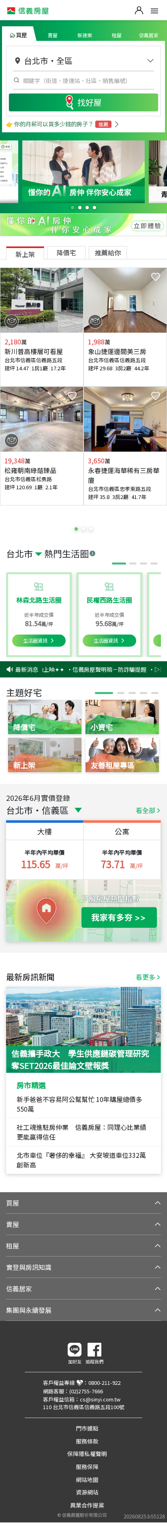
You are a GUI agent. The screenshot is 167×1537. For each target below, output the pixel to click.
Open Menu (154, 10)
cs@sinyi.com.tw (100, 1399)
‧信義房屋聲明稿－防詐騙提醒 (101, 669)
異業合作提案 (87, 1505)
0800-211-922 (104, 1382)
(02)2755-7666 (86, 1391)
